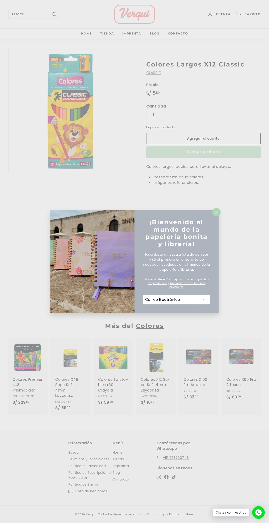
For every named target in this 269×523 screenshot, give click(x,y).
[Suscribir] (202, 299)
